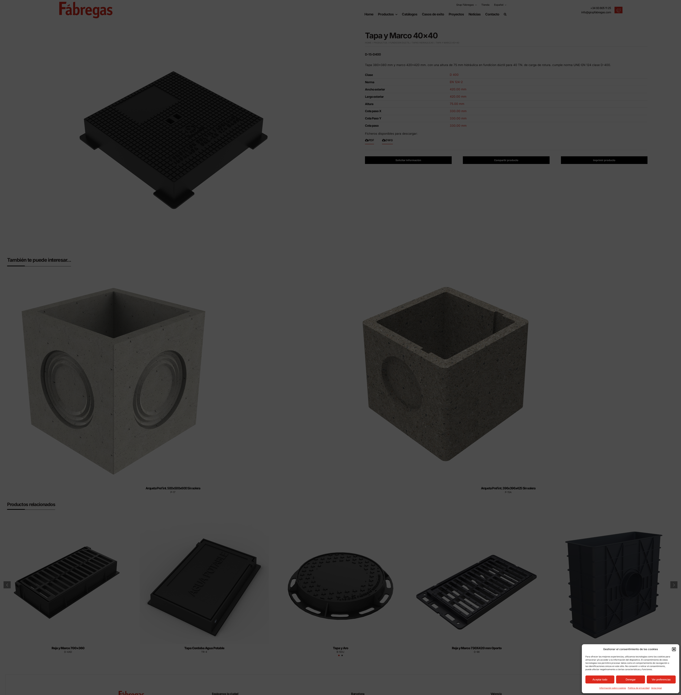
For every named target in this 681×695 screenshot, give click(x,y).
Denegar (631, 679)
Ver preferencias (661, 679)
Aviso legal (656, 688)
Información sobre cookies (612, 688)
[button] (674, 649)
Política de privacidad (638, 688)
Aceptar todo (600, 679)
